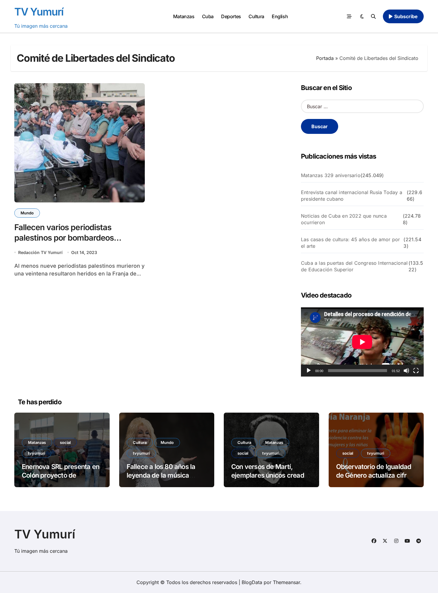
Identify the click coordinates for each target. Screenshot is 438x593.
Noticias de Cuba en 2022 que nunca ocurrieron (344, 219)
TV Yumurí (38, 11)
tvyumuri (36, 453)
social (65, 442)
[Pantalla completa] (416, 371)
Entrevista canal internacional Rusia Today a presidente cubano (351, 195)
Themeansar (286, 582)
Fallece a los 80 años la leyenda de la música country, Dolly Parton (161, 475)
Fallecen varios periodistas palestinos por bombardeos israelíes (64, 237)
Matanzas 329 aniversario (331, 175)
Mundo (27, 212)
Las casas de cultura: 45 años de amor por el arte (350, 242)
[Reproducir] (309, 371)
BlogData (252, 582)
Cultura (256, 16)
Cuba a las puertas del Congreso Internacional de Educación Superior (354, 266)
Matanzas (183, 16)
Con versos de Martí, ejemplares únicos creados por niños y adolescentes (271, 475)
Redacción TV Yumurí (40, 252)
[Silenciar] (406, 371)
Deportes (231, 16)
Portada (325, 58)
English (280, 16)
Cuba (208, 16)
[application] (362, 342)
